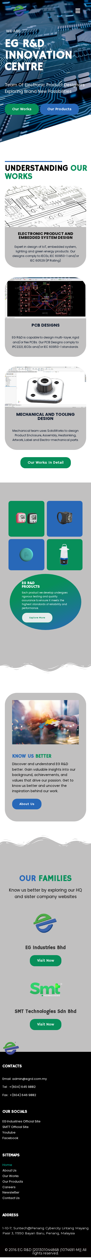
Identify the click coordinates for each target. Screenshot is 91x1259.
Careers (9, 1187)
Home (7, 1165)
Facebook (10, 1138)
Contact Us (11, 1198)
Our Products (12, 1181)
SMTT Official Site (15, 1127)
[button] (78, 10)
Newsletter (10, 1192)
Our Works (10, 1176)
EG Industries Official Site (21, 1121)
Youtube (9, 1132)
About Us (9, 1170)
